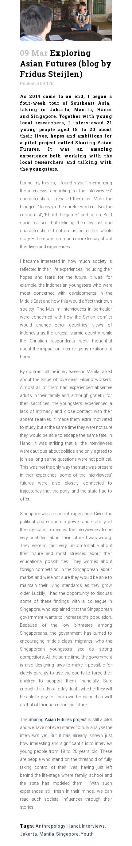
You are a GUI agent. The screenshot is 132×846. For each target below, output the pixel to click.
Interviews (93, 826)
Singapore (67, 834)
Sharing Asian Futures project (58, 719)
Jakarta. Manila (37, 834)
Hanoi (74, 826)
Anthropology (51, 826)
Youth (87, 834)
